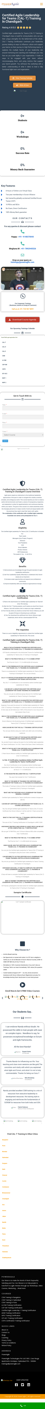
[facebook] (16, 1384)
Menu (41, 4)
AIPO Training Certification (11, 1315)
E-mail (4, 413)
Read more (22, 1288)
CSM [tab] (3, 356)
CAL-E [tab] (4, 351)
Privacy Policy (6, 1340)
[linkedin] (28, 1384)
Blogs (4, 1335)
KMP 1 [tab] (4, 378)
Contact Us (6, 1332)
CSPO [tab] (4, 369)
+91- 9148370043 (26, 237)
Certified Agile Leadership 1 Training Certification (19, 1310)
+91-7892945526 (28, 249)
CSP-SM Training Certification (12, 1308)
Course (4, 431)
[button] (22, 85)
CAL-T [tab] (4, 342)
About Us (5, 1330)
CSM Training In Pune (9, 1302)
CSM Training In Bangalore (11, 1297)
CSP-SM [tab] (4, 364)
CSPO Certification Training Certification (16, 1321)
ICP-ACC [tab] (4, 373)
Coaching (5, 1338)
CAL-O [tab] (4, 347)
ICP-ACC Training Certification (12, 1318)
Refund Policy (6, 1345)
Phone (4, 422)
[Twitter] (22, 1384)
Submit (5, 441)
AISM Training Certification (11, 1313)
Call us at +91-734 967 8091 (23, 309)
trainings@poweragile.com (22, 262)
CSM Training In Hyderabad (11, 1300)
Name (3, 405)
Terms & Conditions (9, 1343)
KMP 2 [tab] (4, 382)
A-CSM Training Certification (12, 1305)
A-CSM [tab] (4, 360)
